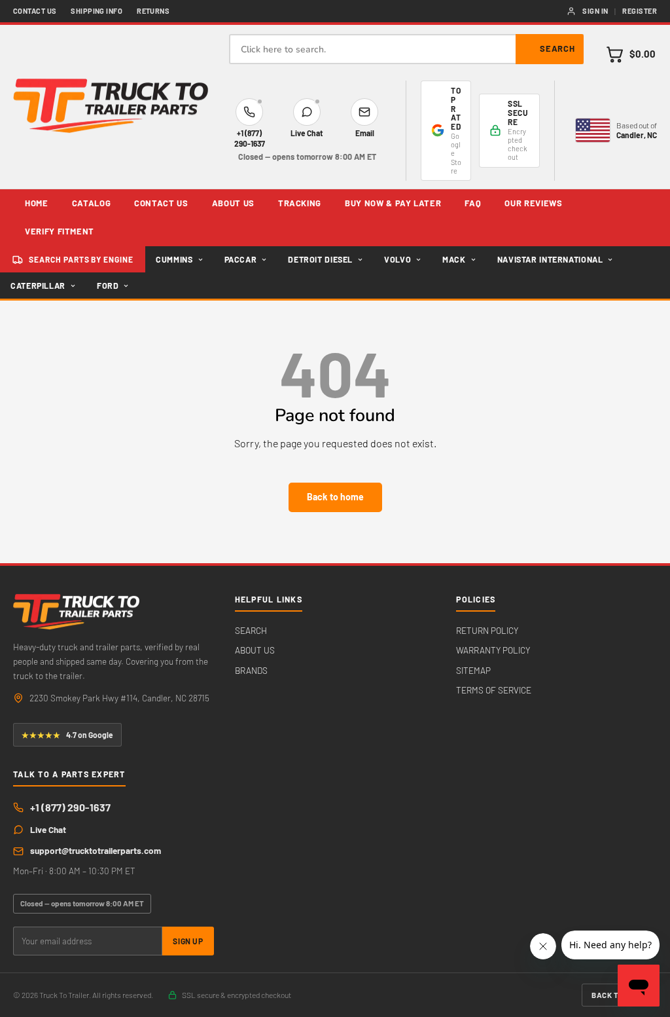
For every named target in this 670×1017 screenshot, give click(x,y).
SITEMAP (473, 670)
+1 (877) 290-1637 (70, 807)
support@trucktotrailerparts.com (95, 850)
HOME (36, 203)
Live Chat (48, 829)
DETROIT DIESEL (320, 259)
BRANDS (251, 670)
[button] (631, 54)
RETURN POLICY (487, 630)
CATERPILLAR (37, 285)
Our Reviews (533, 203)
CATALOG (91, 203)
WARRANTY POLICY (493, 650)
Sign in (595, 11)
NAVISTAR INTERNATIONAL (550, 259)
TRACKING (299, 203)
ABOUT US (233, 203)
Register (639, 11)
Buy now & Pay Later (393, 203)
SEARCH (251, 630)
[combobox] (406, 49)
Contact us (34, 11)
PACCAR (240, 259)
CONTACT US (161, 203)
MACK (454, 259)
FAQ (473, 203)
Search (557, 48)
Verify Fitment (59, 231)
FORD (108, 285)
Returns (153, 11)
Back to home (335, 496)
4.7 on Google (67, 734)
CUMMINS (174, 259)
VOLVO (397, 259)
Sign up (188, 941)
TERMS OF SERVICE (493, 689)
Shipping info (96, 11)
